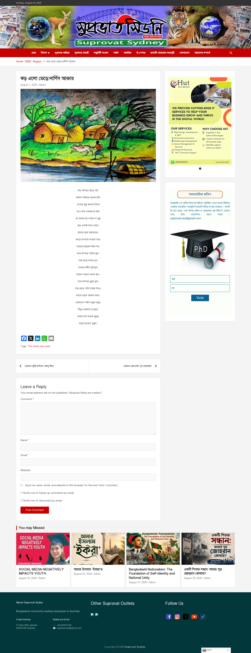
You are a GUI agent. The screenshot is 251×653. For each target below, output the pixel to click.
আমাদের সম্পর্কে (202, 52)
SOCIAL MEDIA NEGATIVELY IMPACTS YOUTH (41, 571)
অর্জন (115, 52)
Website (25, 470)
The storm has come (39, 346)
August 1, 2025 (28, 84)
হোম (34, 52)
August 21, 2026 (138, 582)
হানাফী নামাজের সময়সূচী (162, 52)
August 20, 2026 (193, 578)
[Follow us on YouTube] (194, 614)
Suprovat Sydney (135, 646)
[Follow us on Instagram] (177, 614)
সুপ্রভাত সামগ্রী (82, 52)
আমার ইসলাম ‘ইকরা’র (88, 569)
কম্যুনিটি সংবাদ (101, 52)
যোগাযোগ (184, 52)
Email (24, 455)
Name (24, 440)
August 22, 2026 (83, 573)
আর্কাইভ (127, 52)
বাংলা (208, 650)
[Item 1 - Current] (200, 168)
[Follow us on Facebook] (168, 614)
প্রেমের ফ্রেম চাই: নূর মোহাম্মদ (137, 366)
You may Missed (31, 528)
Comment (27, 399)
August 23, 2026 (28, 578)
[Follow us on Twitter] (185, 614)
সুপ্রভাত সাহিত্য (62, 52)
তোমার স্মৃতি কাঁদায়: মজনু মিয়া (39, 366)
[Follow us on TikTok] (202, 614)
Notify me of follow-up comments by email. (48, 492)
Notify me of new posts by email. (42, 500)
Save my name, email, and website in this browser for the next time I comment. (71, 485)
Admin (42, 84)
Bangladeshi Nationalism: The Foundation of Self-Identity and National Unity (152, 573)
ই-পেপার (141, 52)
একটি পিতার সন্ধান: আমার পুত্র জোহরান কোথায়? (203, 571)
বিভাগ (44, 52)
